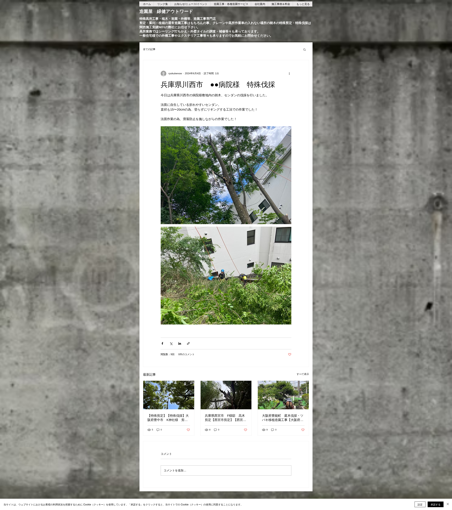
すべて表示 (303, 374)
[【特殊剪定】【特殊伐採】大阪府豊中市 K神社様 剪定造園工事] (168, 395)
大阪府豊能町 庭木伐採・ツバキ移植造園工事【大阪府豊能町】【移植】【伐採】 (282, 418)
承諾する (436, 504)
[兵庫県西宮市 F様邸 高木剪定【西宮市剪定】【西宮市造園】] (226, 395)
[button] (304, 49)
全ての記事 (149, 49)
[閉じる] (448, 504)
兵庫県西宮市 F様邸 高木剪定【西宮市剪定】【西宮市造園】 (225, 418)
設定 (420, 504)
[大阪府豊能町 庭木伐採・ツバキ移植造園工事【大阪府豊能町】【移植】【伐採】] (283, 395)
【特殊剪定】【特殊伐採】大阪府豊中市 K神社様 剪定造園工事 (168, 418)
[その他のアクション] (289, 73)
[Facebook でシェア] (162, 343)
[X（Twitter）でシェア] (171, 343)
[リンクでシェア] (188, 343)
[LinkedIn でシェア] (179, 343)
